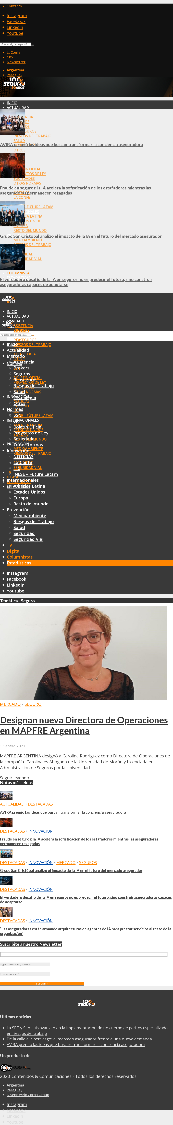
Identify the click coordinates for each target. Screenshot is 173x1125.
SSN (17, 415)
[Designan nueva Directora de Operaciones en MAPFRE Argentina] (83, 698)
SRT (17, 421)
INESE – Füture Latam (33, 206)
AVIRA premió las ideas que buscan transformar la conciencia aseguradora (71, 144)
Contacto (14, 6)
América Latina (28, 216)
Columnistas (19, 273)
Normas (15, 409)
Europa (21, 498)
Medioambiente (28, 240)
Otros (19, 150)
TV (9, 472)
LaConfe (13, 52)
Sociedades (25, 439)
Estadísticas (19, 563)
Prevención (18, 510)
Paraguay (14, 74)
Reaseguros (25, 340)
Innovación (41, 831)
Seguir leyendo (14, 778)
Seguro (33, 704)
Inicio (12, 102)
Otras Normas (27, 183)
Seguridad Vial (28, 258)
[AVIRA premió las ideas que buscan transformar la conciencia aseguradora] (12, 133)
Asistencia (23, 325)
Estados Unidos (28, 221)
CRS (10, 57)
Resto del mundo (30, 230)
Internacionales (23, 420)
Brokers (21, 330)
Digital (14, 551)
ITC (17, 468)
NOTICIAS (23, 456)
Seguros (22, 374)
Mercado (16, 356)
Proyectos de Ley (30, 173)
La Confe (22, 197)
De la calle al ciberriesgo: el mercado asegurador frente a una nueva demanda (79, 1039)
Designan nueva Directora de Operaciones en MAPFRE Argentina (84, 725)
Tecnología (25, 397)
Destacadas (40, 804)
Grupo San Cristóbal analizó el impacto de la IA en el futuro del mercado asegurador (81, 236)
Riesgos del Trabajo (32, 136)
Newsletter (16, 61)
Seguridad (24, 533)
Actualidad (18, 107)
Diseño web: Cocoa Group (28, 1094)
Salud (19, 140)
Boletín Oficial (28, 169)
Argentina (15, 70)
